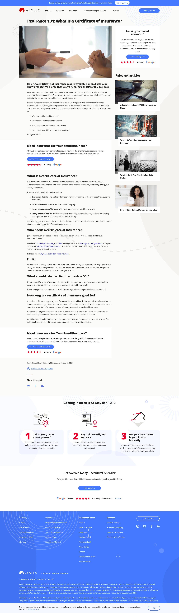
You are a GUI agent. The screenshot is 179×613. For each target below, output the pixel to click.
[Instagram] (137, 527)
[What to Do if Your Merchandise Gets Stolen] (137, 162)
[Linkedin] (42, 386)
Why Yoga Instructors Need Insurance (54, 254)
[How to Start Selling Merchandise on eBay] (137, 196)
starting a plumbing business (91, 243)
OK (154, 608)
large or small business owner (49, 246)
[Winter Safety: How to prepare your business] (137, 126)
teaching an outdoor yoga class (49, 243)
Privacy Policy (33, 609)
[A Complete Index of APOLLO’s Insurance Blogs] (137, 92)
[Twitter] (28, 386)
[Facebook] (35, 386)
